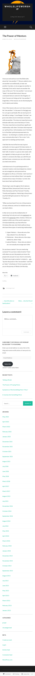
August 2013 (6, 576)
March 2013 (6, 600)
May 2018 (5, 476)
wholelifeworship (20, 39)
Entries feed (6, 650)
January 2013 (6, 610)
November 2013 (7, 561)
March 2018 (6, 481)
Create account (7, 640)
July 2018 (5, 466)
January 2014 (6, 551)
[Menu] (5, 27)
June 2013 (5, 585)
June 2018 (5, 471)
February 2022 (6, 431)
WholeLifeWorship (17, 7)
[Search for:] (17, 403)
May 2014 (5, 531)
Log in (4, 645)
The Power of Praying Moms (11, 385)
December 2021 (7, 441)
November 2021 (7, 446)
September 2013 (7, 570)
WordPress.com (7, 660)
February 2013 (6, 605)
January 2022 (6, 436)
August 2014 (6, 521)
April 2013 (5, 595)
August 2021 (6, 461)
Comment (26, 332)
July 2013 (5, 580)
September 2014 (7, 516)
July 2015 (5, 501)
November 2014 (7, 506)
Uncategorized (10, 288)
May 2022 (5, 417)
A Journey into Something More (12, 395)
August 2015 (6, 496)
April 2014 (5, 536)
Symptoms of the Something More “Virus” (15, 390)
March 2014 (6, 541)
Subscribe (8, 364)
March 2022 (6, 426)
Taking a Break (7, 380)
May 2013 (5, 590)
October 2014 (6, 511)
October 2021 (6, 451)
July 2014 (5, 526)
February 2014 (6, 546)
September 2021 (7, 456)
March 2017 (6, 491)
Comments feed (7, 655)
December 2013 (7, 556)
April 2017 (5, 486)
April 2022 (5, 421)
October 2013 (6, 566)
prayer (4, 623)
